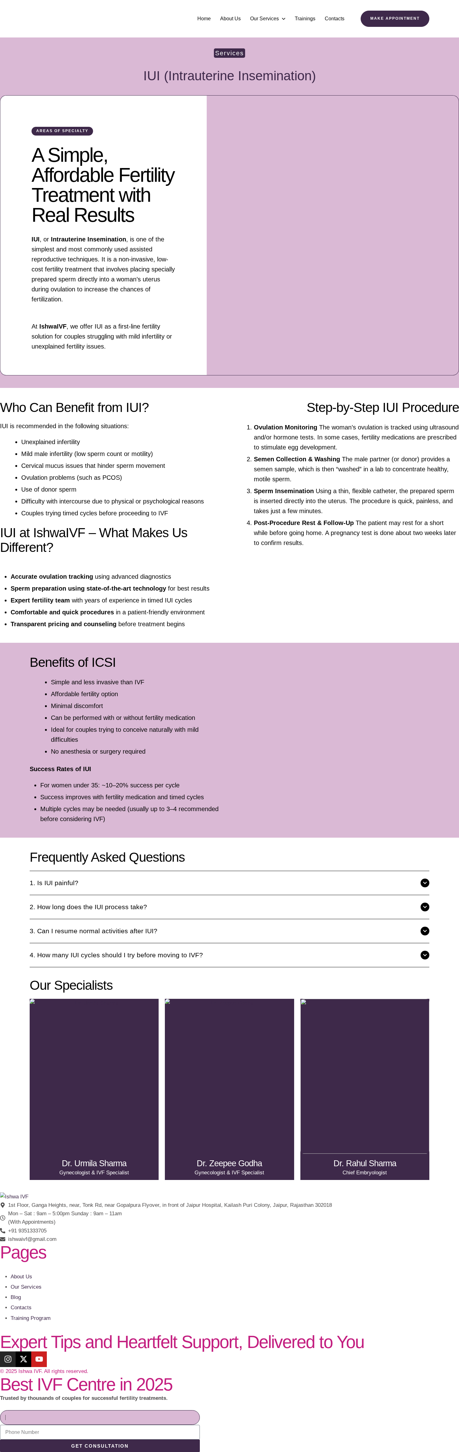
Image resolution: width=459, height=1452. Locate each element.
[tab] (229, 883)
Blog (16, 1297)
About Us (230, 18)
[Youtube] (39, 1359)
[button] (267, 19)
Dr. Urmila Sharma (94, 1163)
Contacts (334, 18)
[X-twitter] (23, 1359)
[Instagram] (8, 1359)
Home (204, 18)
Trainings (305, 18)
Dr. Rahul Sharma (364, 1163)
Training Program (31, 1318)
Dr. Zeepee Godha (229, 1163)
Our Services (264, 18)
